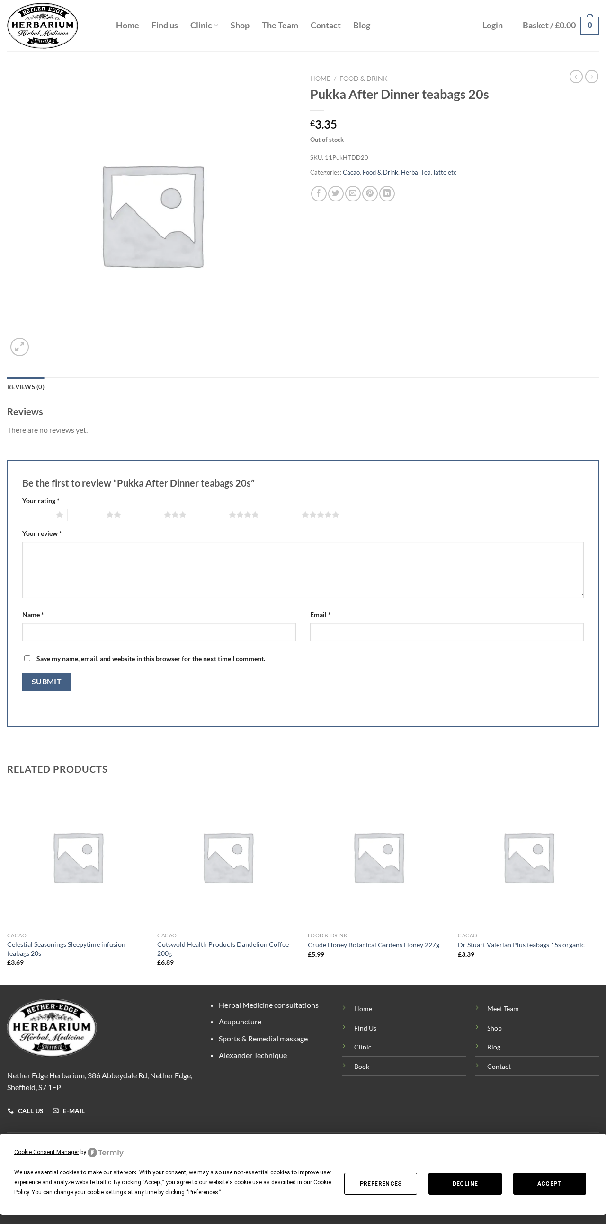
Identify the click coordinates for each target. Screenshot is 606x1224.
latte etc (445, 172)
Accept (549, 1183)
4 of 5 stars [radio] (209, 514)
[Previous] (7, 885)
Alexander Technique (253, 1054)
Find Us (365, 1028)
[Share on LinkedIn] (387, 193)
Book (361, 1066)
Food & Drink (363, 78)
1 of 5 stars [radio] (37, 514)
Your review (42, 533)
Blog (361, 25)
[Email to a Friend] (353, 193)
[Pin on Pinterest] (370, 193)
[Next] (598, 885)
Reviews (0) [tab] (26, 387)
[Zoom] (19, 347)
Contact (326, 25)
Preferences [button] (203, 1192)
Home (127, 25)
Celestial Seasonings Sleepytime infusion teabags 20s (66, 948)
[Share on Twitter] (336, 193)
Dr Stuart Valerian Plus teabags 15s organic (521, 945)
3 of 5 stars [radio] (144, 514)
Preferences (381, 1183)
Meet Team (503, 1009)
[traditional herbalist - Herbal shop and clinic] (54, 26)
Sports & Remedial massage (263, 1038)
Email (320, 615)
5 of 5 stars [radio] (282, 514)
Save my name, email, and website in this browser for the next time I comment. (150, 659)
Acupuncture (240, 1021)
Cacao (351, 172)
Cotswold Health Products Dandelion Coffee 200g (223, 948)
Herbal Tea (416, 172)
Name (33, 615)
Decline (465, 1183)
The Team (280, 25)
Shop (240, 25)
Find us (165, 25)
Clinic (201, 25)
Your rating (41, 501)
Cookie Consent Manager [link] (46, 1152)
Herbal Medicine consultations (269, 1004)
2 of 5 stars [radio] (87, 514)
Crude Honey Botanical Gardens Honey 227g (373, 945)
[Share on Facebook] (319, 193)
